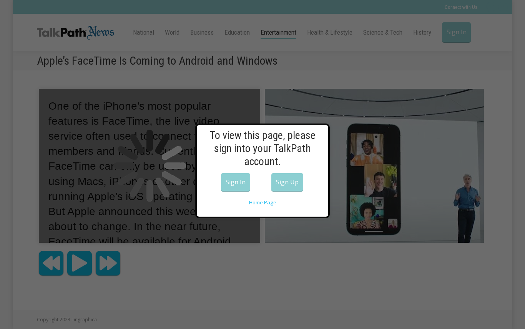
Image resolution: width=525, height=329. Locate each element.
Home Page (262, 202)
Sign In (236, 182)
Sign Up (287, 182)
